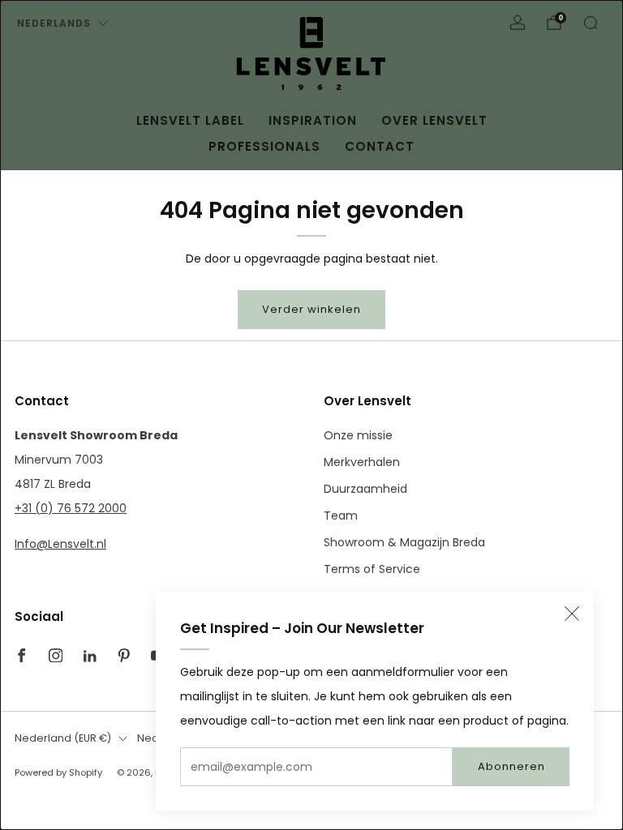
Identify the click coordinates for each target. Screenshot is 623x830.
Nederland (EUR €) (63, 738)
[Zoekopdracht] (590, 23)
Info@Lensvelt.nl (60, 544)
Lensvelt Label (190, 120)
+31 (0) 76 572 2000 (71, 508)
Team (341, 515)
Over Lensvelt (434, 120)
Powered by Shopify (58, 772)
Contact (380, 146)
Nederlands (54, 23)
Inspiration (313, 120)
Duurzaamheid (365, 489)
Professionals (264, 146)
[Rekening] (517, 23)
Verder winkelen (311, 309)
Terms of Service (372, 569)
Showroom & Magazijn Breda (404, 542)
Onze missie (358, 435)
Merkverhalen (362, 462)
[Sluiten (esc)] (572, 613)
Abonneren (511, 766)
